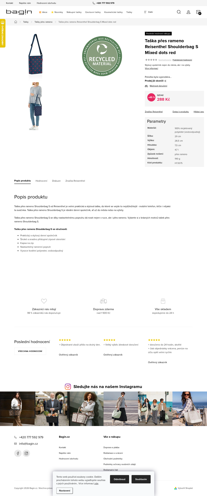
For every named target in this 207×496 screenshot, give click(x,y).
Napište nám (25, 3)
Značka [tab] (75, 180)
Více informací (151, 68)
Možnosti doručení (158, 85)
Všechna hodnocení (30, 351)
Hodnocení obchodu (46, 3)
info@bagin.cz (28, 443)
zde (96, 483)
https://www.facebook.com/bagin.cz (18, 453)
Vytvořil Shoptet (185, 488)
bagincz (26, 453)
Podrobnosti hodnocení (182, 60)
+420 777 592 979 (31, 437)
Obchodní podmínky (113, 458)
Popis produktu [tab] (22, 180)
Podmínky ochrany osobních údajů (120, 464)
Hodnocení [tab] (41, 180)
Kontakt (9, 3)
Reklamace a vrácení (113, 453)
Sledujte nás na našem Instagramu (107, 386)
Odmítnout (119, 479)
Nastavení (64, 490)
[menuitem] (43, 12)
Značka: (154, 111)
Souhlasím (141, 479)
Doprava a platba (111, 447)
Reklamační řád (111, 470)
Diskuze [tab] (56, 180)
